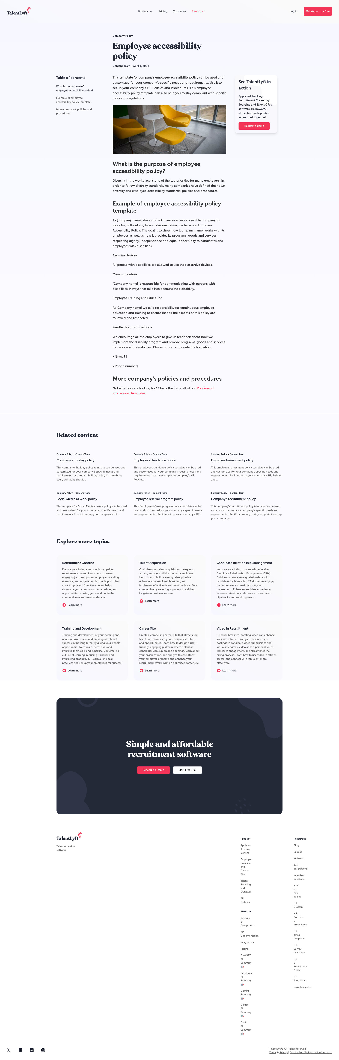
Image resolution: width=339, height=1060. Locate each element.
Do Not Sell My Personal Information (311, 1052)
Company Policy (123, 35)
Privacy (283, 1052)
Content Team (121, 66)
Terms (272, 1052)
